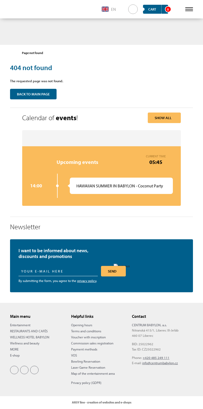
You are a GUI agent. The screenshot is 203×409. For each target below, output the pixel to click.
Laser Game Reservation (88, 367)
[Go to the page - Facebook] (14, 370)
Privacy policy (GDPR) (86, 383)
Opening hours (81, 325)
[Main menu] (189, 9)
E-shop (15, 355)
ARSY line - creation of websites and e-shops (101, 402)
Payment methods (84, 349)
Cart (158, 9)
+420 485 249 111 (156, 358)
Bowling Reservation (85, 361)
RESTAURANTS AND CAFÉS (29, 331)
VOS (74, 355)
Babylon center (18, 9)
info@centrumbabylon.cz (160, 363)
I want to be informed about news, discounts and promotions (53, 253)
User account (177, 9)
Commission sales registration (92, 343)
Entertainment (20, 325)
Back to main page (33, 94)
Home (12, 53)
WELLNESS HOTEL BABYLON (29, 337)
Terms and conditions (86, 331)
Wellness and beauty (24, 343)
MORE (14, 349)
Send (112, 271)
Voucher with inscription (88, 337)
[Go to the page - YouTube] (34, 370)
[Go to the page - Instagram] (24, 370)
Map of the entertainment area (93, 373)
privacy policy (86, 281)
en (113, 9)
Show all (163, 117)
